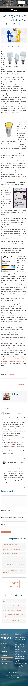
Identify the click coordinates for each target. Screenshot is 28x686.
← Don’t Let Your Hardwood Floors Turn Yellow (13, 381)
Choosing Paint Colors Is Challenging (11, 549)
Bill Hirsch (15, 47)
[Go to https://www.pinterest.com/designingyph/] (8, 638)
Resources (4, 651)
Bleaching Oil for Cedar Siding (10, 544)
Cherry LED (14, 442)
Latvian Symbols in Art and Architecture (12, 621)
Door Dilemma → (22, 384)
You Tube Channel (6, 340)
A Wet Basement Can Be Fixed (10, 601)
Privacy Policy (9, 681)
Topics (3, 647)
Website (3, 525)
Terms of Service (18, 681)
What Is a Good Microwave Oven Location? (13, 610)
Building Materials (11, 374)
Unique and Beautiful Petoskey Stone (11, 606)
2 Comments (22, 47)
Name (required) (5, 510)
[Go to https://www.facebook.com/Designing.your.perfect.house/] (20, 6)
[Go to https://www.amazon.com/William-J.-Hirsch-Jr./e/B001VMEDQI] (23, 6)
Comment (4, 494)
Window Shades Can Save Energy (11, 553)
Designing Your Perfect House (12, 348)
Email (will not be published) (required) (12, 517)
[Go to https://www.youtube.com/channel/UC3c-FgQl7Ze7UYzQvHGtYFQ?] (2, 638)
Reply (24, 458)
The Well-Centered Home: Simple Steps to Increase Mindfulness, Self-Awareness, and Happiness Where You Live (12, 359)
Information (5, 663)
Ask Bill (4, 659)
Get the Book (5, 655)
